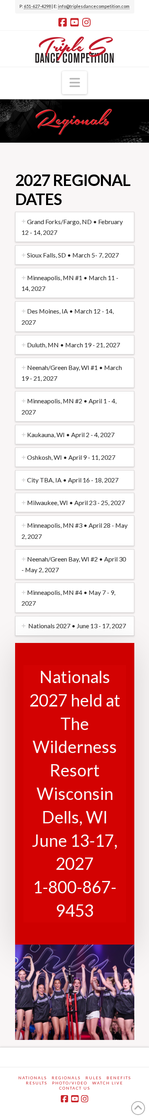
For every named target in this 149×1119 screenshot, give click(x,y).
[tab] (74, 227)
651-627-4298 (37, 6)
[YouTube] (74, 22)
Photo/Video (69, 1082)
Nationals (32, 1077)
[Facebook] (62, 22)
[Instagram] (86, 22)
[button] (74, 82)
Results (36, 1082)
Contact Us (74, 1088)
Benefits (118, 1077)
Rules (93, 1077)
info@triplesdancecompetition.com (94, 6)
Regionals (66, 1077)
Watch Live (107, 1082)
